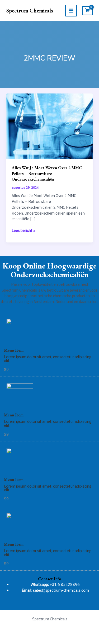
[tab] (49, 579)
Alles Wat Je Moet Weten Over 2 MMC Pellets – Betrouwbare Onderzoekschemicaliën (47, 173)
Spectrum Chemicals (29, 10)
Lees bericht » (23, 230)
